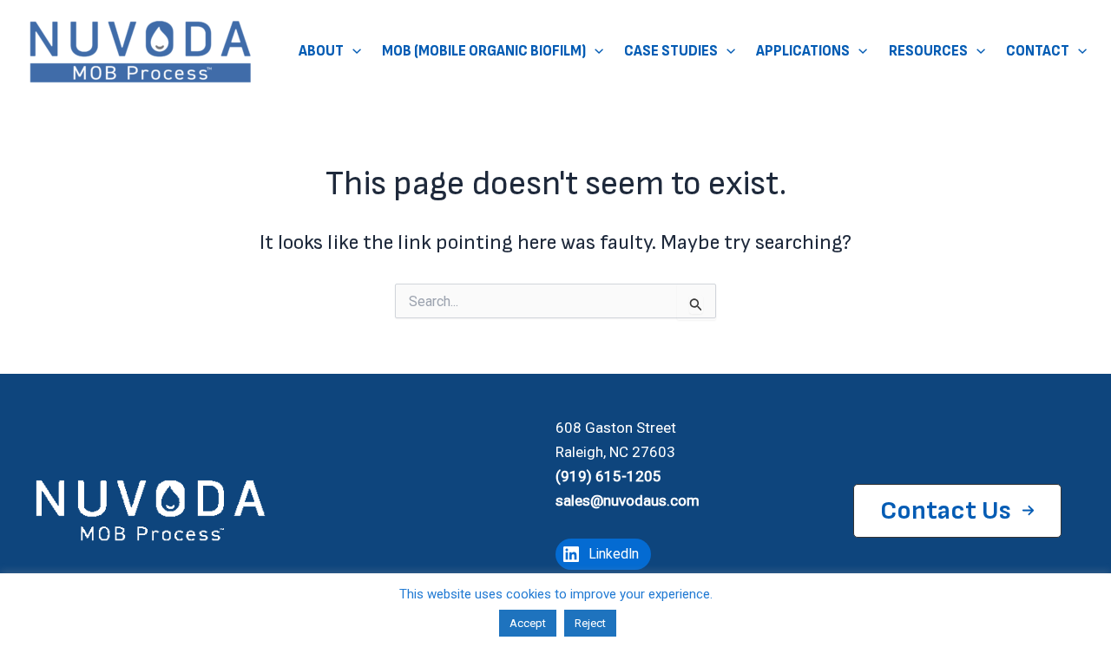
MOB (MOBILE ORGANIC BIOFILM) (484, 51)
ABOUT (321, 51)
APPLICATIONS (803, 51)
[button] (352, 52)
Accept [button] (527, 623)
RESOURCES (928, 51)
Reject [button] (590, 623)
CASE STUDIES (671, 51)
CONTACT (1037, 51)
